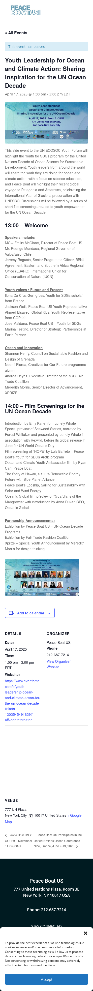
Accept (46, 979)
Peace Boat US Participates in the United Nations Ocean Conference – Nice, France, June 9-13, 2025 (58, 840)
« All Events (16, 32)
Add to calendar (30, 612)
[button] (85, 933)
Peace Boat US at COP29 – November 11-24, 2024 (18, 840)
